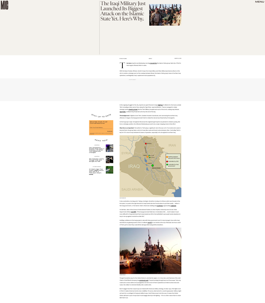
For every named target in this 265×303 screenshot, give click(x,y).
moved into (153, 63)
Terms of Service (108, 133)
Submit (109, 131)
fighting (160, 105)
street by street (133, 109)
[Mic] (4, 5)
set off (150, 222)
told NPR (133, 212)
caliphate (173, 205)
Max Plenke (124, 58)
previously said (143, 280)
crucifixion (160, 205)
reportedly (123, 111)
